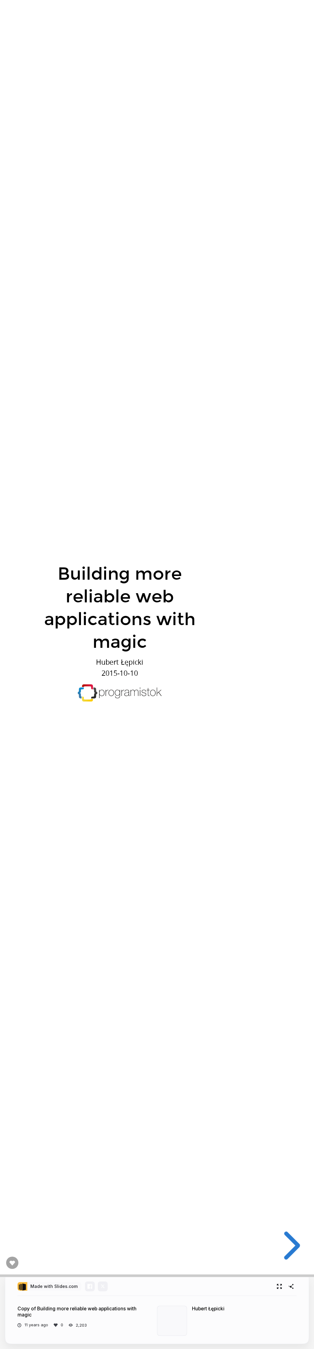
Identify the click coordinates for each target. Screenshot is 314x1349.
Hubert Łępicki (208, 1309)
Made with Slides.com (54, 1286)
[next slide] (290, 1245)
